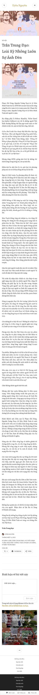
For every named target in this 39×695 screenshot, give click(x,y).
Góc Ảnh (19, 671)
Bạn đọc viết (19, 662)
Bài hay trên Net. (20, 659)
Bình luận (29, 598)
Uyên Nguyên (19, 5)
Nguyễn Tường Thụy (15, 542)
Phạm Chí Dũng (30, 542)
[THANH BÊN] (19, 650)
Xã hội (4, 40)
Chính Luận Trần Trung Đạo (13, 540)
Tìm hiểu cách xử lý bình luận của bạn (15, 606)
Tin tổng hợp (19, 668)
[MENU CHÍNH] (34, 5)
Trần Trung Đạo (9, 545)
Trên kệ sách (19, 665)
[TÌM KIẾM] (4, 5)
